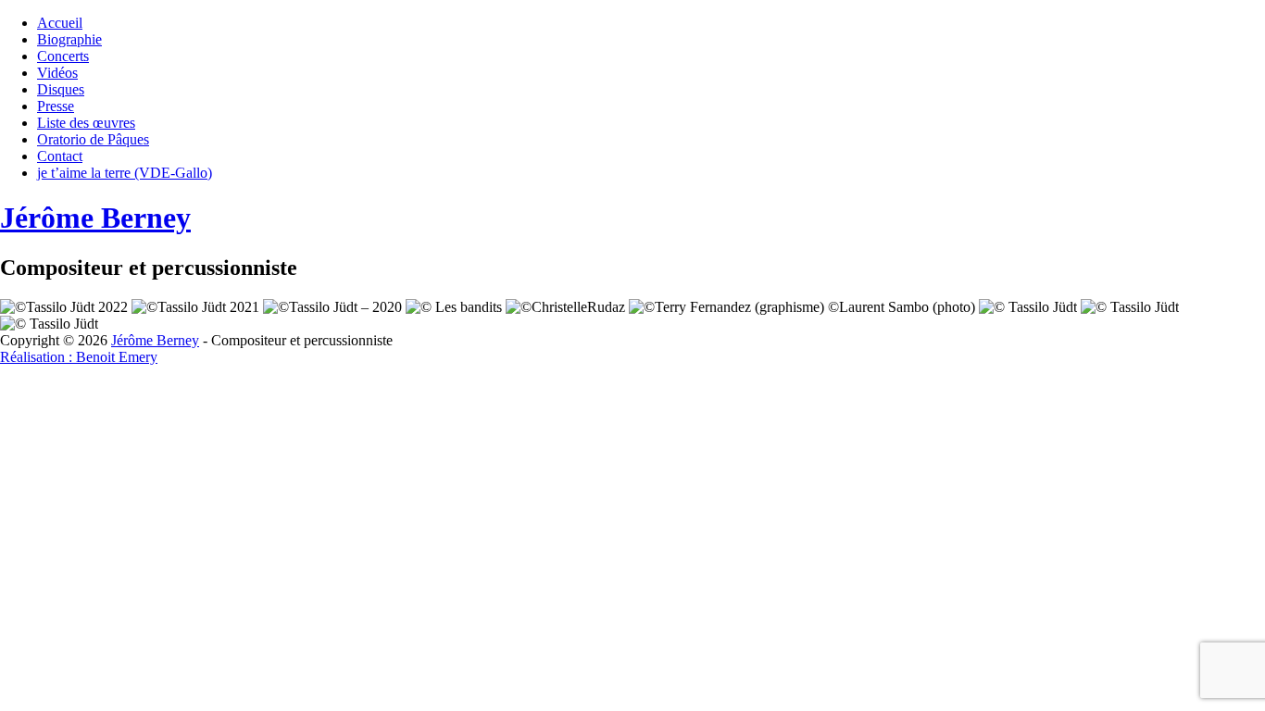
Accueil (59, 23)
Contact (59, 156)
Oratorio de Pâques (93, 139)
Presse (55, 106)
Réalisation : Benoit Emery (78, 357)
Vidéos (57, 73)
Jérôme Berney (95, 217)
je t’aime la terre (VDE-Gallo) (124, 173)
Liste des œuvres (86, 123)
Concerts (63, 56)
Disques (60, 89)
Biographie (69, 39)
